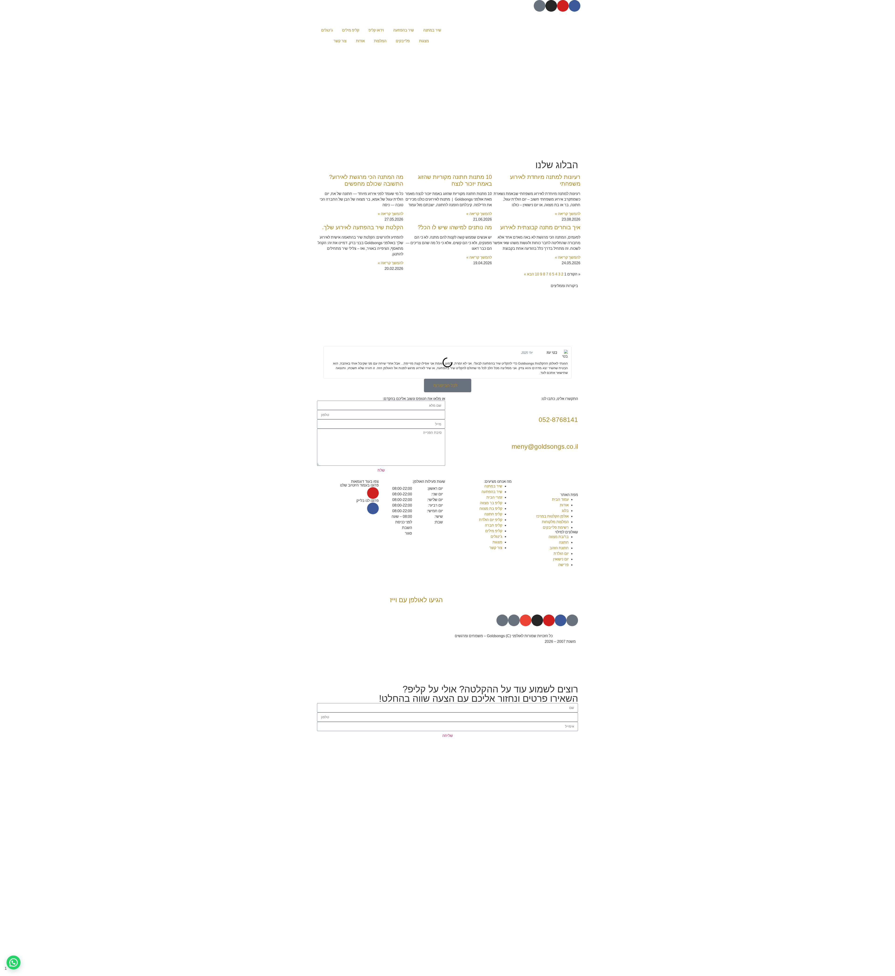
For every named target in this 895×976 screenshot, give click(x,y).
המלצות (380, 41)
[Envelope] (525, 620)
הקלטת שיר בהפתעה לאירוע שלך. (362, 227)
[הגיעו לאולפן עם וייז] (437, 587)
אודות (360, 41)
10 (537, 274)
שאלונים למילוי (566, 532)
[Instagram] (551, 6)
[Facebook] (574, 6)
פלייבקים (403, 41)
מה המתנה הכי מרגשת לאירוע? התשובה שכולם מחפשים (366, 180)
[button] (321, 362)
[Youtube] (563, 6)
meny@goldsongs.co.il (545, 446)
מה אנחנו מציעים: (498, 481)
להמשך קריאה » (567, 214)
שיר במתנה (432, 30)
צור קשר (340, 41)
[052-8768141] (572, 406)
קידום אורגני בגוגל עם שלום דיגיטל (418, 636)
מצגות (424, 41)
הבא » (529, 274)
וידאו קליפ (376, 30)
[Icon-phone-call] (514, 620)
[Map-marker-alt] (502, 620)
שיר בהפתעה (403, 30)
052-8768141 (558, 419)
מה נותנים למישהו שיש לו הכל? (455, 227)
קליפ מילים (350, 30)
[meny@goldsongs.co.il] (572, 433)
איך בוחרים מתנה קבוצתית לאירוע (540, 227)
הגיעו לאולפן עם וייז (416, 600)
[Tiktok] (539, 6)
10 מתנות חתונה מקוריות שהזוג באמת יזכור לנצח (455, 180)
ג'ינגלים (327, 30)
